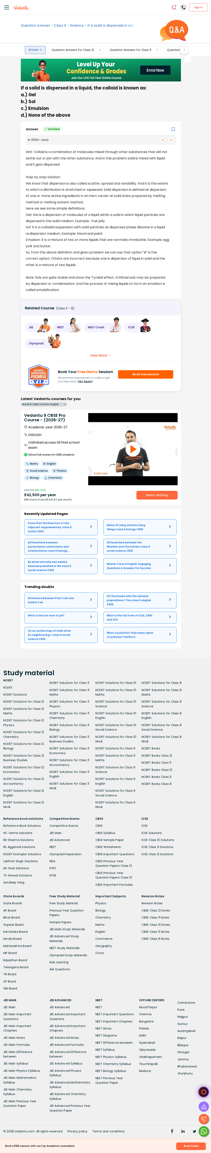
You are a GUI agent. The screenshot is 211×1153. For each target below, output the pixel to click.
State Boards (12, 903)
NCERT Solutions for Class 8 (162, 683)
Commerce (104, 939)
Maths (99, 925)
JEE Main (55, 833)
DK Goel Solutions (16, 868)
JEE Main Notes (14, 1038)
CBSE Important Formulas (114, 885)
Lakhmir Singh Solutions (20, 861)
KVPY (53, 868)
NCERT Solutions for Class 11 (69, 683)
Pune (181, 1010)
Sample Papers (60, 922)
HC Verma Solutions (18, 833)
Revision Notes (152, 903)
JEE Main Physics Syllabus (21, 1071)
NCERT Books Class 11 (156, 763)
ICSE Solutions (152, 833)
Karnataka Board (15, 932)
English (100, 932)
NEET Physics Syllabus (111, 1057)
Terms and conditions (109, 1131)
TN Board (9, 974)
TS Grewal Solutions (17, 875)
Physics (100, 903)
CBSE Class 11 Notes (155, 917)
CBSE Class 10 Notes (156, 925)
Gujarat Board (13, 925)
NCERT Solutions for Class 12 (23, 702)
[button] (37, 327)
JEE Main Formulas (16, 1045)
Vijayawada (147, 1050)
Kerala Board (12, 939)
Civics (99, 953)
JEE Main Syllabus (15, 1063)
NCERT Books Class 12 (157, 756)
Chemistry (103, 917)
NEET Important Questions (114, 1014)
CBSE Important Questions (114, 854)
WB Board (10, 988)
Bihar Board (11, 917)
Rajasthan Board (15, 960)
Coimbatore (186, 1003)
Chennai (145, 1014)
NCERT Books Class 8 (157, 784)
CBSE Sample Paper (109, 840)
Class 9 (60, 25)
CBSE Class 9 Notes (156, 932)
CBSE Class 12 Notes (156, 910)
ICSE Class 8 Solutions (157, 854)
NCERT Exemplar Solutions (22, 854)
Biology (100, 910)
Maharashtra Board (17, 946)
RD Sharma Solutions (18, 840)
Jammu (183, 1059)
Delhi (142, 1035)
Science (77, 25)
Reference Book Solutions (22, 826)
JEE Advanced (59, 840)
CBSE (99, 826)
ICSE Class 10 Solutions (158, 840)
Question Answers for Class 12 (73, 50)
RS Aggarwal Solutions (19, 847)
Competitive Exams (63, 826)
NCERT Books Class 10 (157, 770)
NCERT (8, 687)
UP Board (9, 981)
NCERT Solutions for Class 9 (115, 748)
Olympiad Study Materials (68, 955)
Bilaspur (183, 1045)
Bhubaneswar (187, 1066)
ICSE (145, 826)
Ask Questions (59, 969)
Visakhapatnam (150, 1057)
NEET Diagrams (106, 1035)
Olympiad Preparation (65, 854)
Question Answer (35, 25)
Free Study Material (63, 903)
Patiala (144, 1028)
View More (98, 355)
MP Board (10, 953)
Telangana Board (15, 967)
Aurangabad (186, 1031)
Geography (103, 946)
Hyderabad (147, 1043)
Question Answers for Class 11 (130, 50)
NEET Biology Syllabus (110, 1071)
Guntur (182, 1024)
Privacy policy (77, 1131)
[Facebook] (172, 1131)
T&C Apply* (85, 381)
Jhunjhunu (185, 1073)
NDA (52, 861)
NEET (52, 847)
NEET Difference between (114, 1043)
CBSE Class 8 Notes (156, 939)
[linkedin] (183, 1131)
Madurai (145, 1071)
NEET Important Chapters (114, 1021)
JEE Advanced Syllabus (65, 1063)
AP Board (9, 910)
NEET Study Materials (64, 948)
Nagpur (182, 1017)
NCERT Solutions (15, 695)
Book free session (145, 374)
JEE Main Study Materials (67, 929)
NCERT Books (151, 748)
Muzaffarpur (148, 1007)
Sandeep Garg (13, 882)
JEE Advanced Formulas (66, 1045)
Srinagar (183, 1052)
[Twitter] (194, 1131)
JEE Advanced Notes (64, 1038)
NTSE (52, 875)
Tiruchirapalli (148, 1064)
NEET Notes (103, 1028)
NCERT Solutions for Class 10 (115, 683)
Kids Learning (59, 962)
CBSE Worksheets (108, 847)
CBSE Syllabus (105, 833)
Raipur (181, 1038)
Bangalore (146, 1021)
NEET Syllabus (105, 1050)
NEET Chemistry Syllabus (113, 1064)
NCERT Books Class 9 (157, 777)
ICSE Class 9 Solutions (157, 847)
